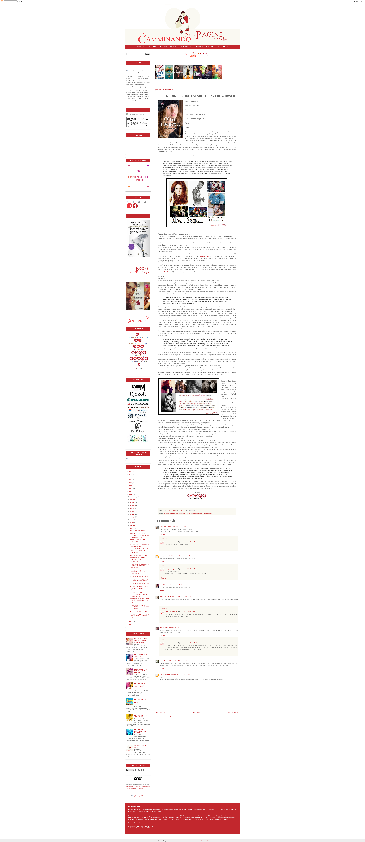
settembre (133, 505)
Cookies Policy (157, 811)
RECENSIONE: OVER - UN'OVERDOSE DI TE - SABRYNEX (138, 572)
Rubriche (173, 46)
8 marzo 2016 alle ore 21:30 (189, 542)
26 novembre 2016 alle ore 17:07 (179, 661)
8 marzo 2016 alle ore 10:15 (171, 627)
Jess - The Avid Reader (167, 596)
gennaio (132, 528)
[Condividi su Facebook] (192, 510)
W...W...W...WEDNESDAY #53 (139, 576)
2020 (130, 483)
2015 (130, 622)
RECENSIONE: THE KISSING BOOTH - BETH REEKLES (142, 701)
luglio (132, 511)
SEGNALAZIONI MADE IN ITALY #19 (138, 540)
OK (207, 841)
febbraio (133, 525)
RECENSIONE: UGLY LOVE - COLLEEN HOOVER (141, 731)
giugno (132, 514)
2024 (130, 471)
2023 (130, 474)
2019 (130, 486)
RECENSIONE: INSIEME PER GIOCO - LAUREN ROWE (139, 580)
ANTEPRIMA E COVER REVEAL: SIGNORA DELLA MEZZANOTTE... (139, 535)
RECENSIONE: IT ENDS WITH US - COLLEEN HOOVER (141, 670)
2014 (130, 624)
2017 (130, 491)
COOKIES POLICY (222, 46)
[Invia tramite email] (187, 510)
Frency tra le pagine (171, 542)
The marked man (207, 513)
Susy (161, 585)
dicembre (133, 497)
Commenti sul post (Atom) (169, 716)
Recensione (199, 513)
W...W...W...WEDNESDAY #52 (139, 584)
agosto (132, 508)
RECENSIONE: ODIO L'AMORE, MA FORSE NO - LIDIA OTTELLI (139, 594)
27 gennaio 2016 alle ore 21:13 (184, 596)
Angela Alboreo (165, 674)
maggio (132, 517)
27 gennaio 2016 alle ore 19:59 (172, 585)
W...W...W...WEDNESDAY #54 (139, 555)
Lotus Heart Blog (165, 526)
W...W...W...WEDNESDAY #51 (139, 611)
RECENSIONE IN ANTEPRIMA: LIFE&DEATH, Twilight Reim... (140, 588)
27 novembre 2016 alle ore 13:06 (180, 674)
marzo (132, 522)
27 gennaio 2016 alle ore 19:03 (180, 556)
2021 (130, 480)
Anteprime (163, 46)
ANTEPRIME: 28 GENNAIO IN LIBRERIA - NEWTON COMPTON (139, 565)
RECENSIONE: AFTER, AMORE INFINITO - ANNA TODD (141, 685)
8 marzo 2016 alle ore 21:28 (189, 643)
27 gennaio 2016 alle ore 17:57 (180, 526)
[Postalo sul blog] (189, 510)
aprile (132, 520)
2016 (130, 494)
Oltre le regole (204, 256)
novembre (133, 499)
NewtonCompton (183, 513)
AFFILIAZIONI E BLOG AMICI (141, 746)
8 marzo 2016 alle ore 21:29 (189, 611)
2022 (130, 477)
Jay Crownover (168, 513)
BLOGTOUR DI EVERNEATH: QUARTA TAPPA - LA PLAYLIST (139, 550)
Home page (141, 46)
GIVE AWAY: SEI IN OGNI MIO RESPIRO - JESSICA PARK (141, 640)
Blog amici (210, 46)
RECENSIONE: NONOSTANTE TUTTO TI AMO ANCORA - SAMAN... (139, 600)
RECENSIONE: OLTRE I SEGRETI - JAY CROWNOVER (137, 559)
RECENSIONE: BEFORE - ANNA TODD (142, 716)
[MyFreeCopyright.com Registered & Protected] (138, 796)
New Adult (175, 513)
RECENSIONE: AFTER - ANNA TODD (141, 655)
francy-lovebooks (165, 556)
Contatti (199, 46)
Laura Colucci (164, 661)
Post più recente (160, 712)
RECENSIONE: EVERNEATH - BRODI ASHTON (139, 545)
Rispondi (162, 534)
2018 (130, 488)
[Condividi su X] (191, 510)
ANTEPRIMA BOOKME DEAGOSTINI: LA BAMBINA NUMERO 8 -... (140, 606)
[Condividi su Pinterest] (194, 510)
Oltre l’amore (167, 272)
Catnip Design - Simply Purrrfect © (144, 826)
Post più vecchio (233, 712)
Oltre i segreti (192, 513)
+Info (202, 841)
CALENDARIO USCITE (186, 46)
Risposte (164, 538)
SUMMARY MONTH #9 (137, 531)
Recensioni (152, 46)
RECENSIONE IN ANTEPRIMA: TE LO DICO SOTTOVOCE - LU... (140, 615)
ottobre (132, 502)
